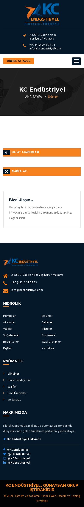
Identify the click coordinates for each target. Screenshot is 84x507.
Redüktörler (11, 341)
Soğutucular (11, 335)
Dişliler (7, 348)
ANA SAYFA (33, 97)
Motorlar (9, 322)
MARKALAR (19, 171)
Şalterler (47, 322)
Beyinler (47, 316)
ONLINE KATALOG (18, 61)
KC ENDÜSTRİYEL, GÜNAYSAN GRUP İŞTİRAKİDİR (42, 487)
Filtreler (47, 328)
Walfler (7, 328)
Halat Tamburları (25, 152)
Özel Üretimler (51, 341)
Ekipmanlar (49, 335)
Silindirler (13, 373)
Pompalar (9, 316)
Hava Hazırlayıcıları (19, 380)
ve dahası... (48, 348)
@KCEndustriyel (18, 449)
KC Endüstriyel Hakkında (24, 439)
